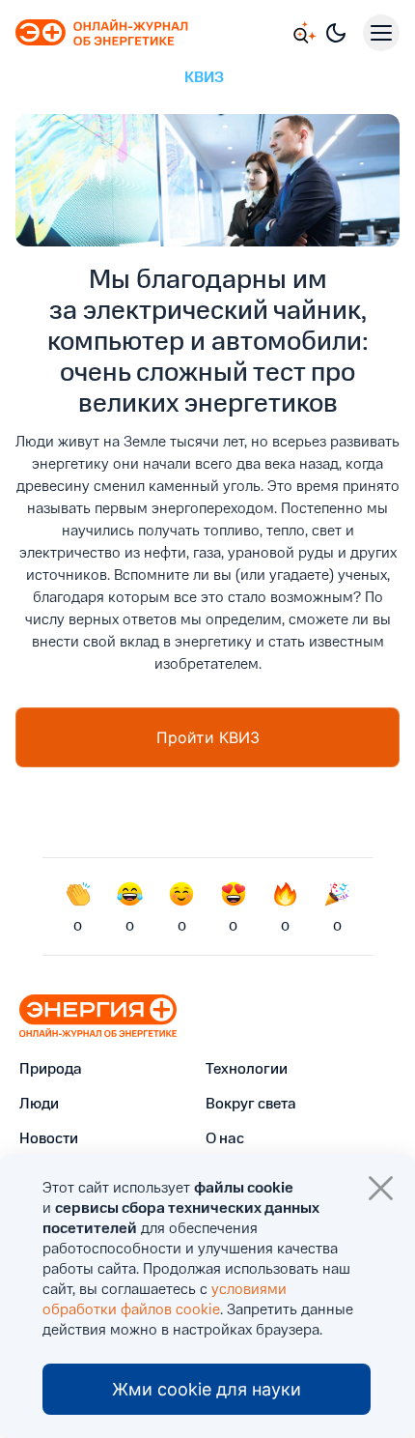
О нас (225, 1139)
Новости (48, 1139)
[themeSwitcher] (335, 32)
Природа (50, 1070)
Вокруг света (251, 1104)
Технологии (247, 1070)
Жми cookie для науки (206, 1389)
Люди (39, 1104)
